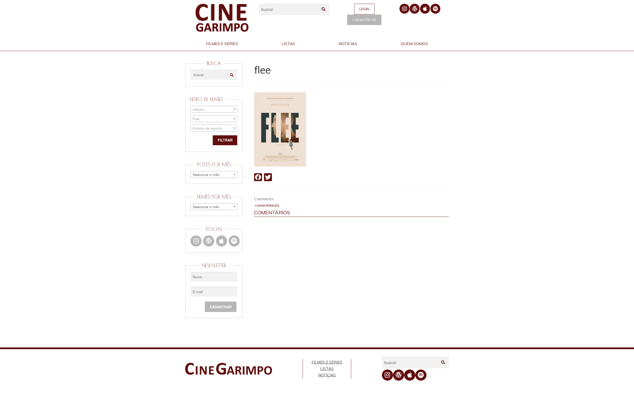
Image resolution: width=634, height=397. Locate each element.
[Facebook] (258, 177)
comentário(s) (266, 205)
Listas (288, 43)
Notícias (348, 43)
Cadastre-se (364, 20)
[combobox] (213, 109)
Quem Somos (414, 43)
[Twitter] (268, 177)
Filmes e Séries (222, 43)
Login (364, 9)
